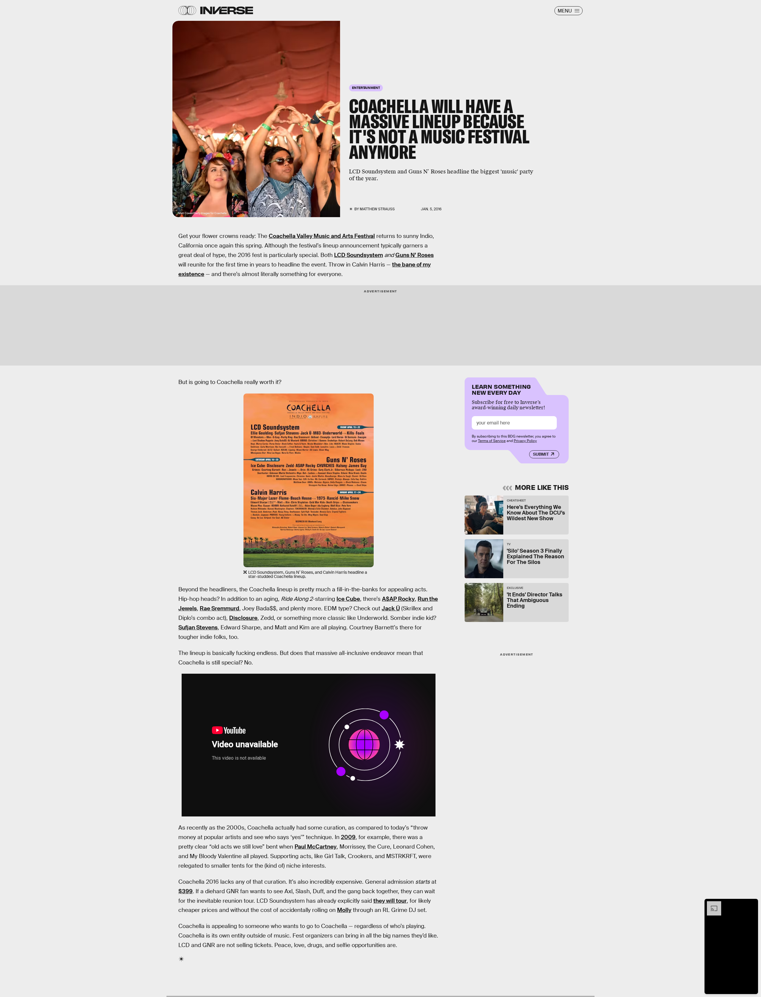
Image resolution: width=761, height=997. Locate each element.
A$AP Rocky (398, 599)
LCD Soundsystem (358, 255)
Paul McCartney (316, 846)
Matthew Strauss (377, 209)
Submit (541, 454)
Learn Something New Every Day (501, 389)
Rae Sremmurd (219, 608)
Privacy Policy (525, 440)
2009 (348, 837)
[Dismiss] (751, 904)
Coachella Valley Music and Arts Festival (322, 236)
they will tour (390, 900)
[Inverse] (226, 10)
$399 (185, 891)
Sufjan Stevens (198, 627)
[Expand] (711, 904)
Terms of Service (492, 440)
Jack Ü (391, 608)
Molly (344, 910)
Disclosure (243, 618)
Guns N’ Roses (414, 255)
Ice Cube (348, 599)
